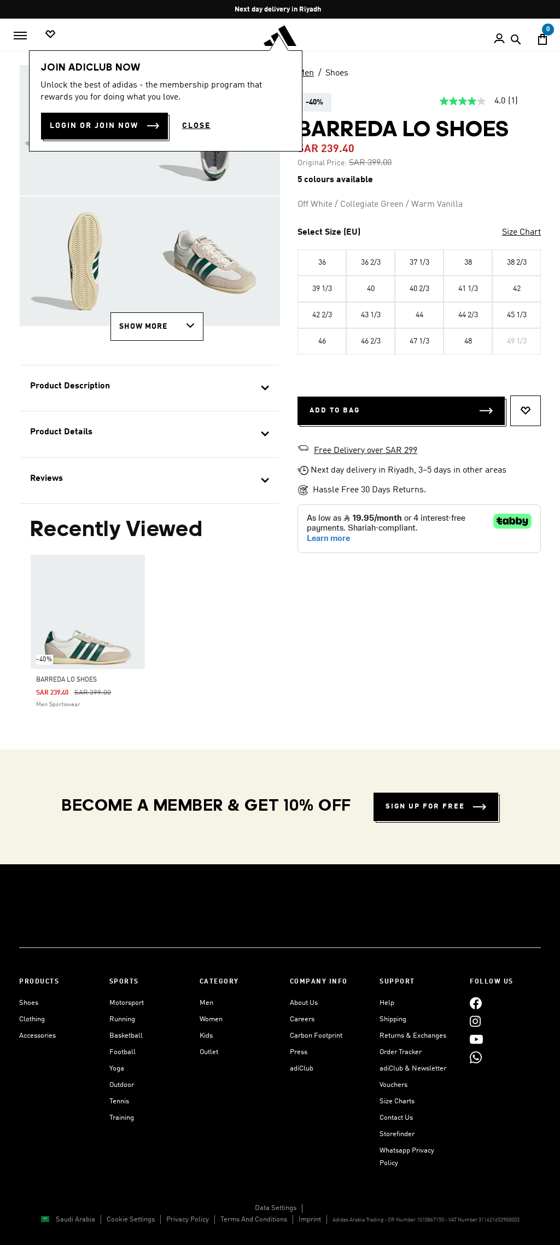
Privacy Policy (187, 1219)
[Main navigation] (20, 35)
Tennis (119, 1101)
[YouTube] (476, 1039)
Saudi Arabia (75, 1219)
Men (306, 73)
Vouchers (393, 1085)
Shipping (393, 1019)
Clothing (32, 1019)
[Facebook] (476, 1003)
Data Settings (275, 1208)
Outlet (209, 1052)
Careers (302, 1019)
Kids (206, 1035)
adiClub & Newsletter (413, 1068)
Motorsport (126, 1003)
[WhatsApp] (476, 1057)
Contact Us (396, 1117)
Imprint (310, 1219)
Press (298, 1052)
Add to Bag (335, 410)
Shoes (336, 73)
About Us (304, 1003)
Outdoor (121, 1085)
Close (196, 126)
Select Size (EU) (329, 232)
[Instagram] (475, 1021)
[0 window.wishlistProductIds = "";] (50, 35)
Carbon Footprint (316, 1035)
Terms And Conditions (253, 1219)
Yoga (116, 1068)
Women (211, 1019)
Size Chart (521, 232)
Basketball (126, 1035)
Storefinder (397, 1134)
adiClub (301, 1068)
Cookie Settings (131, 1219)
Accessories (37, 1035)
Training (121, 1117)
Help (387, 1003)
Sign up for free (425, 806)
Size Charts (397, 1101)
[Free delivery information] (303, 450)
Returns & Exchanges (413, 1035)
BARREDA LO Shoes (66, 680)
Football (122, 1052)
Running (122, 1019)
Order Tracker (401, 1052)
